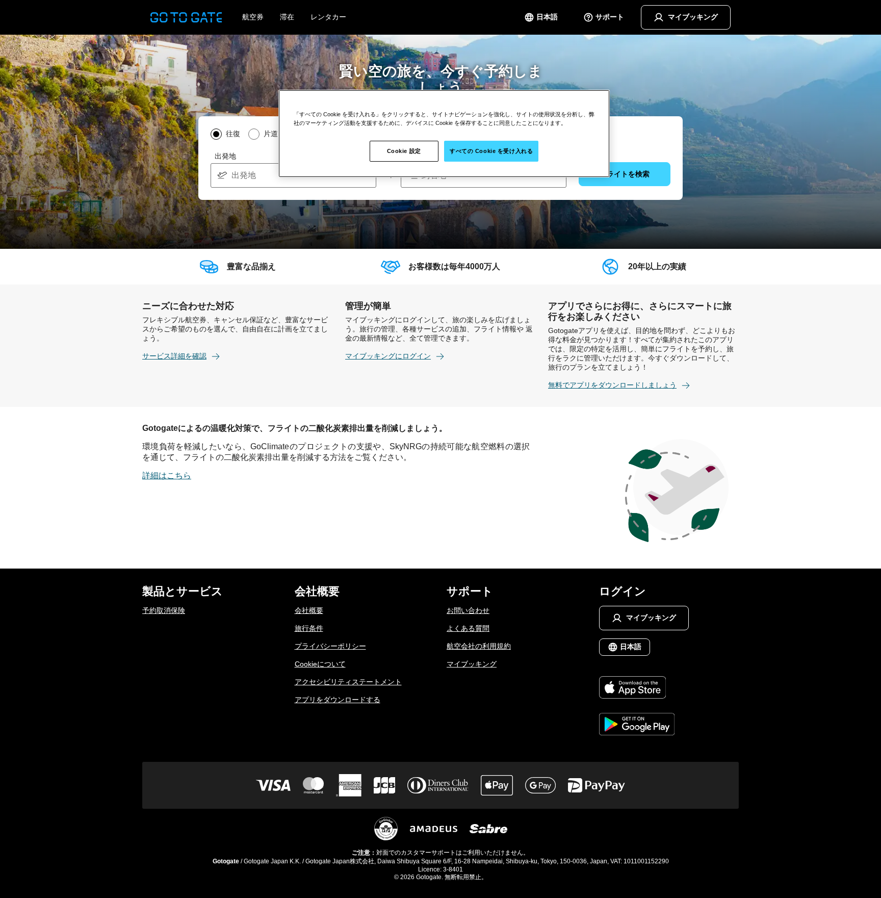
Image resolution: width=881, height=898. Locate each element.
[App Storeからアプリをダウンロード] (637, 688)
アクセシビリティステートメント (348, 682)
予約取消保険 (163, 610)
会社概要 (309, 610)
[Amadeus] (433, 829)
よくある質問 (468, 628)
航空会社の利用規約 (479, 646)
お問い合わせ (468, 610)
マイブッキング (472, 664)
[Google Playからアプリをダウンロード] (637, 725)
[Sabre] (488, 828)
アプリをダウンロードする (337, 700)
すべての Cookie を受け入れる (491, 151)
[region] (444, 133)
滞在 (287, 17)
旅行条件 (309, 628)
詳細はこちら (166, 475)
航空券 (253, 17)
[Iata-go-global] (386, 828)
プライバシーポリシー (330, 646)
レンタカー (328, 17)
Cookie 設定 (404, 151)
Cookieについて (320, 664)
